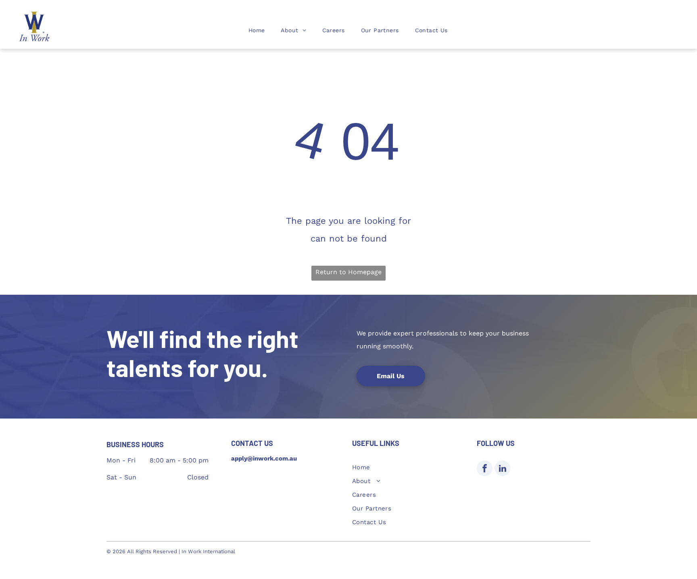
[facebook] (484, 469)
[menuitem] (256, 30)
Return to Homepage (348, 272)
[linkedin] (502, 469)
